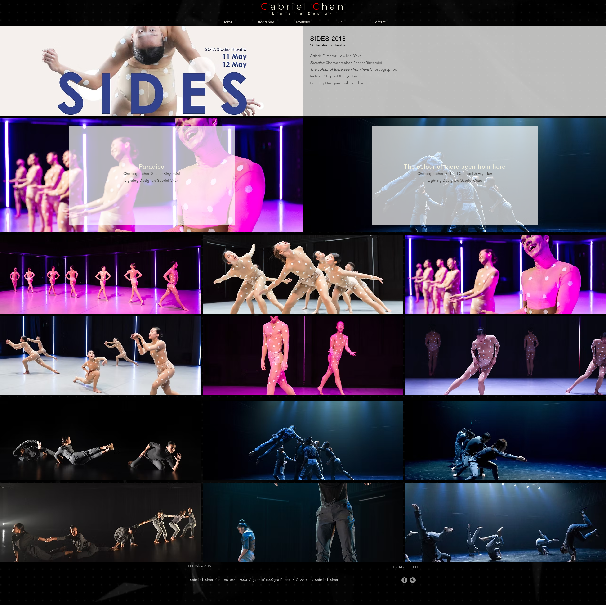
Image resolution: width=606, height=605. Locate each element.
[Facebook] (404, 580)
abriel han (303, 6)
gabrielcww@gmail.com (271, 580)
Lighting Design (303, 13)
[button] (100, 274)
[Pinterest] (413, 580)
